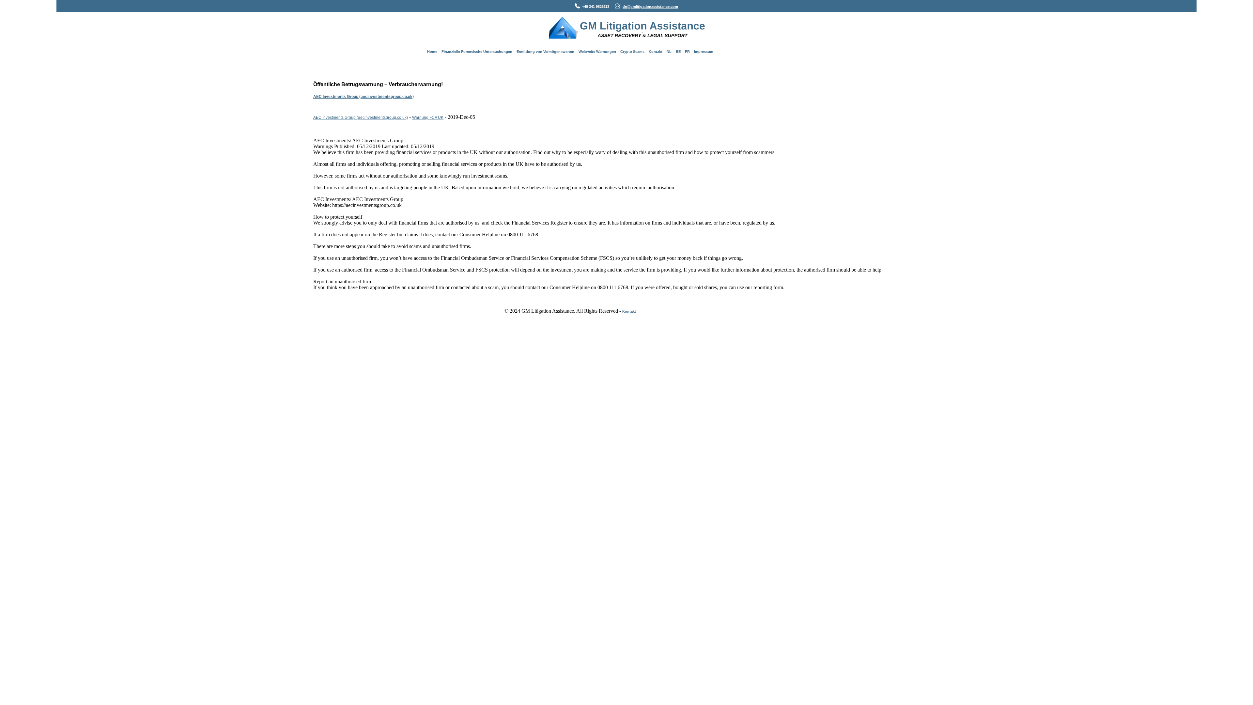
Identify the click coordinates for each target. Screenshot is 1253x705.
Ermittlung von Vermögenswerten (545, 52)
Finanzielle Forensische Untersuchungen (476, 52)
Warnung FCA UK (427, 117)
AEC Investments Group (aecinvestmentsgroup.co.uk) (363, 96)
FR (687, 52)
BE (678, 52)
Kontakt (655, 52)
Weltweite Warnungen (597, 52)
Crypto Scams (632, 52)
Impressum (703, 52)
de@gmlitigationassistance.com (650, 6)
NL (669, 52)
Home (432, 52)
